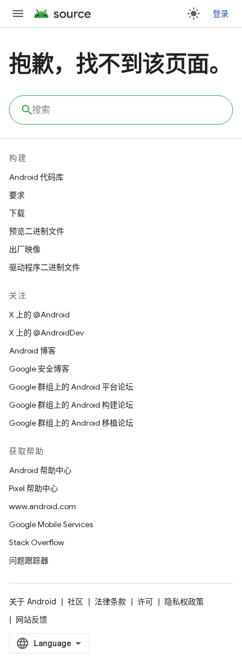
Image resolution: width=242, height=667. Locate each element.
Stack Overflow (36, 542)
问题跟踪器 (28, 560)
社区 (75, 601)
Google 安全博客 (39, 369)
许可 (145, 601)
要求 (17, 195)
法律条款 (110, 601)
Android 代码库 (36, 177)
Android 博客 (32, 351)
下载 (17, 213)
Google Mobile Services (51, 524)
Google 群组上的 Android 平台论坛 (71, 387)
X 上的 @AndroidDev (46, 333)
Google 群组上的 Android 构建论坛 (71, 405)
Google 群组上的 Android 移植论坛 (71, 423)
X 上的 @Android (39, 315)
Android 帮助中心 (40, 470)
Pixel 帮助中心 (33, 488)
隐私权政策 (184, 601)
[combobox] (121, 110)
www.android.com (42, 506)
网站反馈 (31, 619)
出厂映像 (25, 249)
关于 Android (32, 601)
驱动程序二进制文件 (44, 267)
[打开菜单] (18, 13)
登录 (221, 13)
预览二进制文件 (36, 231)
